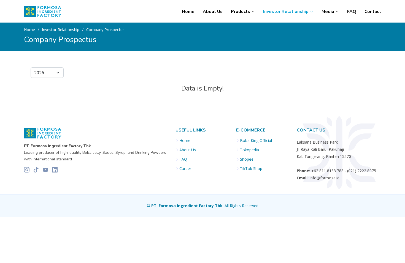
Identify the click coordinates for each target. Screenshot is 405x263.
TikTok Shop (251, 169)
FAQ (351, 12)
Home (188, 12)
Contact (372, 12)
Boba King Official (256, 141)
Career (185, 169)
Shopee (246, 159)
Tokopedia (249, 150)
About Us (213, 12)
